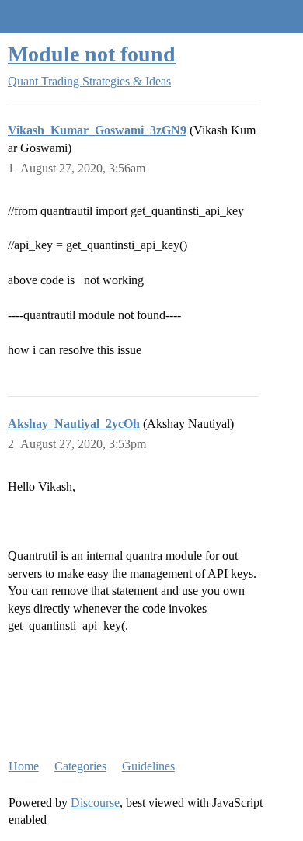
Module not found (92, 54)
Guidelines (148, 766)
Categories (80, 766)
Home (24, 766)
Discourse (95, 802)
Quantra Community (58, 16)
